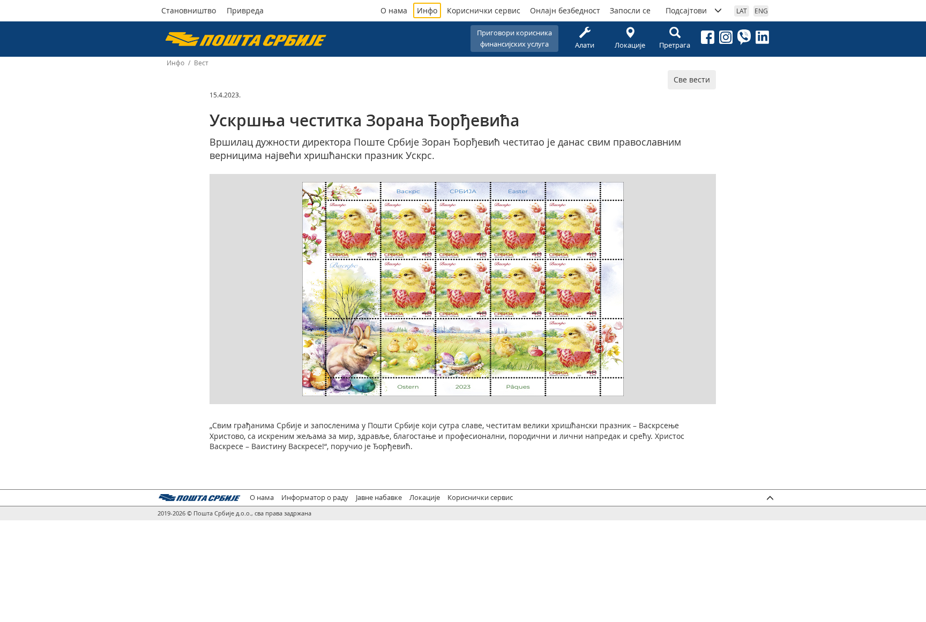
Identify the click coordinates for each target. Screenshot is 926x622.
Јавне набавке (379, 497)
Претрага (674, 45)
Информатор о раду (314, 497)
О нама (393, 10)
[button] (614, 191)
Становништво (188, 10)
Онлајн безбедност (565, 10)
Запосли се (630, 10)
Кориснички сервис (483, 10)
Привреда (245, 10)
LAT (741, 10)
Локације (630, 45)
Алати (584, 45)
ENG (761, 10)
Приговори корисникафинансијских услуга (514, 38)
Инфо (427, 10)
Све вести (692, 79)
